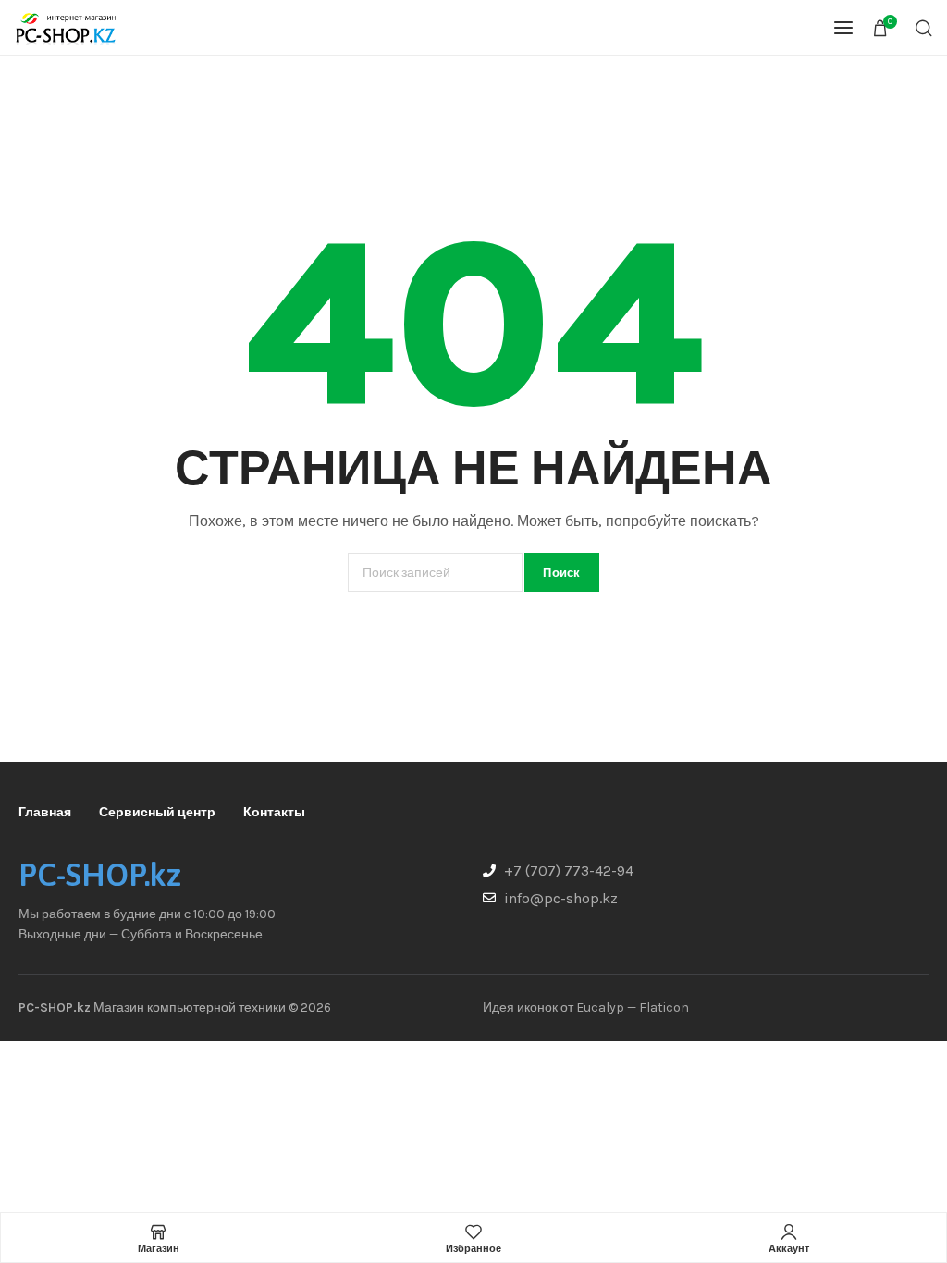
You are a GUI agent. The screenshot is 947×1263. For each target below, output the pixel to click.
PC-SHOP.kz (99, 874)
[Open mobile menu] (843, 27)
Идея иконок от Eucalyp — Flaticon (586, 1007)
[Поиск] (923, 27)
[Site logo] (65, 27)
